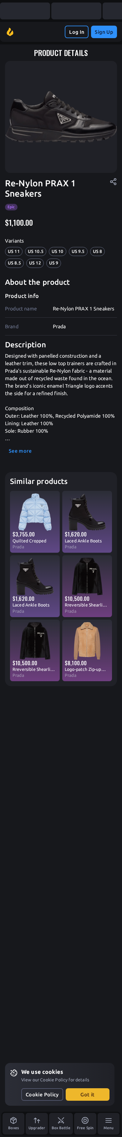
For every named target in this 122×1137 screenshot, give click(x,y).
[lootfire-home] (10, 32)
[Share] (113, 181)
